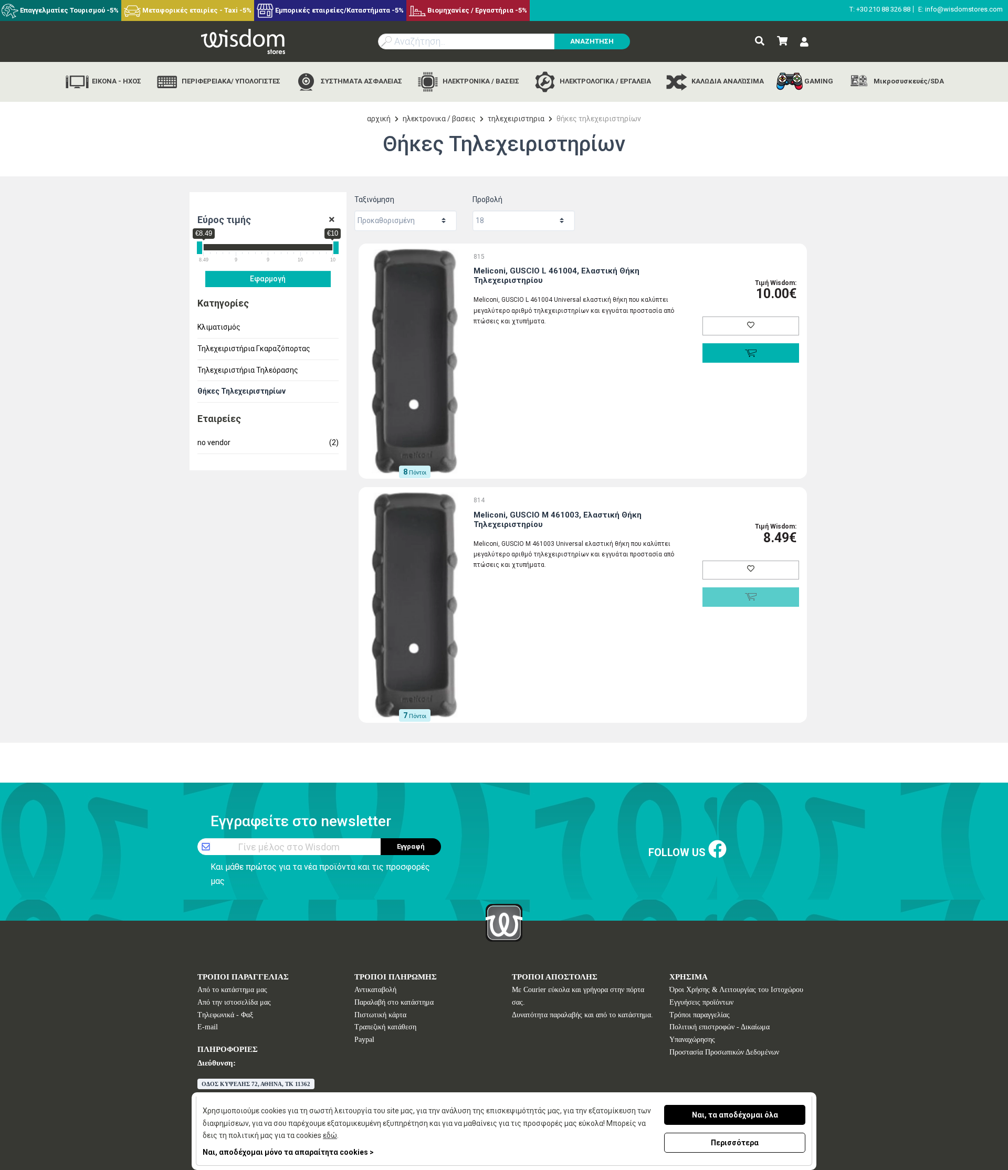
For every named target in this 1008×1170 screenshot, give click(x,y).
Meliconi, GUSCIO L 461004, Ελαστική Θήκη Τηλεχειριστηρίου (556, 275)
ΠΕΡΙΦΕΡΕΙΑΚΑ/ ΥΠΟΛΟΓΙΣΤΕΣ (230, 81)
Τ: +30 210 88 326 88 (879, 9)
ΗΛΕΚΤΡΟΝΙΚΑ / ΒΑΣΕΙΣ (480, 81)
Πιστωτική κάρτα (380, 1015)
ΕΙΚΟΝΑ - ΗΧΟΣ (115, 81)
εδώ (330, 1135)
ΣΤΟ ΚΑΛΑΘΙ (750, 353)
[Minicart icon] (782, 41)
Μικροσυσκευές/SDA (908, 81)
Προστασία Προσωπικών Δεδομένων (724, 1052)
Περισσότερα (735, 1143)
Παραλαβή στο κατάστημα (394, 1002)
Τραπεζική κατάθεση (385, 1027)
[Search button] (759, 41)
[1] (331, 220)
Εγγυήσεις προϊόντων (701, 1002)
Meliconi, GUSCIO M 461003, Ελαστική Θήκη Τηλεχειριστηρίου (558, 519)
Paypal (364, 1039)
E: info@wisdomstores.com (960, 9)
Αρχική (379, 118)
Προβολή (487, 199)
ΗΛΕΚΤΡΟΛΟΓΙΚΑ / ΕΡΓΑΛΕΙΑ (604, 81)
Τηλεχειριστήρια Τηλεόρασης (247, 370)
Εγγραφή (411, 846)
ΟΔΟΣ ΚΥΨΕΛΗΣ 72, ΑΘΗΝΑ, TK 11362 (256, 1084)
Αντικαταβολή (375, 990)
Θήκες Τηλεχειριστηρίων (241, 391)
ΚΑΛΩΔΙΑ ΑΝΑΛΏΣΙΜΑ (727, 81)
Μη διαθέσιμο (750, 597)
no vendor (268, 442)
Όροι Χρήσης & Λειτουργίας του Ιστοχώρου (736, 990)
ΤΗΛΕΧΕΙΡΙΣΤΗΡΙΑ (516, 118)
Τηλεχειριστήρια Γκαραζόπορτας (253, 348)
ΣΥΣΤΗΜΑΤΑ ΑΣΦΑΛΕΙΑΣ (360, 81)
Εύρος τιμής (224, 219)
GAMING (818, 81)
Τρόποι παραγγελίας (699, 1015)
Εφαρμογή (268, 279)
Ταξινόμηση (374, 199)
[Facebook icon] (717, 850)
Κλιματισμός (218, 327)
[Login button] (804, 42)
